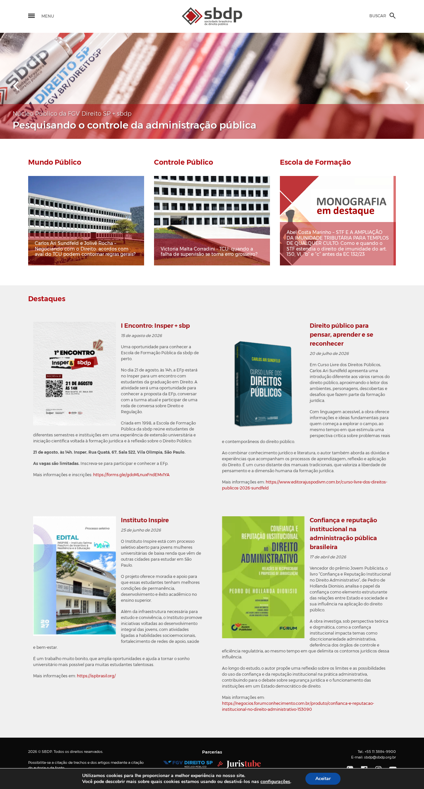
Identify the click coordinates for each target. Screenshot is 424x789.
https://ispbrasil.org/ (96, 676)
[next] (408, 86)
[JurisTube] (239, 764)
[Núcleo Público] (188, 764)
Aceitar (323, 778)
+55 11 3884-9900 (380, 752)
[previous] (16, 86)
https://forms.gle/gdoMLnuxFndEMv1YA (131, 475)
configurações (275, 782)
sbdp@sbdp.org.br (380, 757)
